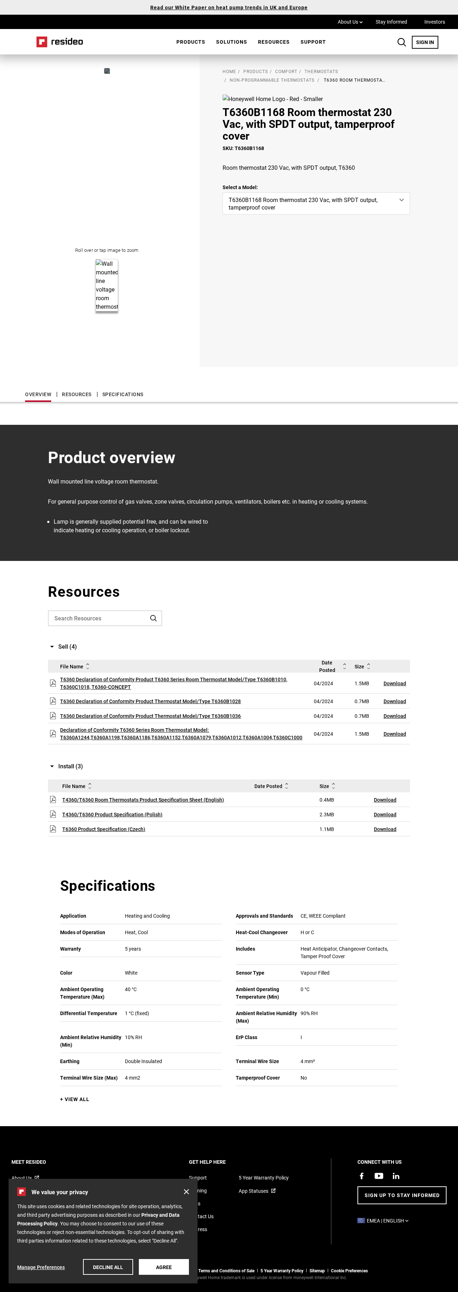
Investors (434, 21)
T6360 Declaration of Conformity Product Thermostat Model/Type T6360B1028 (150, 701)
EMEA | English (389, 1220)
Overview (38, 394)
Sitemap (317, 1270)
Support (313, 41)
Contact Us (201, 1216)
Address (198, 1229)
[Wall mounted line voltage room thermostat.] (107, 71)
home (229, 71)
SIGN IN (427, 41)
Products (190, 41)
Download (395, 683)
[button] (186, 1191)
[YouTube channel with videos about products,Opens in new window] (379, 1176)
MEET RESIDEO (38, 1161)
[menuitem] (191, 42)
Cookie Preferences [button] (349, 1270)
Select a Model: (240, 187)
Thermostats (321, 71)
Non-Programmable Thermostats (272, 80)
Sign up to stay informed (402, 1195)
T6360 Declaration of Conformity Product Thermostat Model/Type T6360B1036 (150, 715)
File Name (71, 666)
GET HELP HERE (217, 1161)
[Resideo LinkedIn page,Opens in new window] (396, 1176)
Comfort (286, 71)
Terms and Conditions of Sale (226, 1270)
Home (57, 41)
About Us (350, 21)
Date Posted (327, 666)
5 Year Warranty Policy (264, 1177)
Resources (274, 41)
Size (359, 666)
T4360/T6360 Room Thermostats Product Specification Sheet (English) (143, 799)
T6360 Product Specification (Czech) (103, 829)
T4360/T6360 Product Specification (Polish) (112, 814)
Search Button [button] (402, 42)
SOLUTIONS (231, 41)
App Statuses (253, 1190)
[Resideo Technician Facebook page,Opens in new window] (361, 1176)
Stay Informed (391, 21)
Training (198, 1190)
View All (77, 1099)
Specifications (122, 394)
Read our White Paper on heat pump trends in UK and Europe (229, 7)
